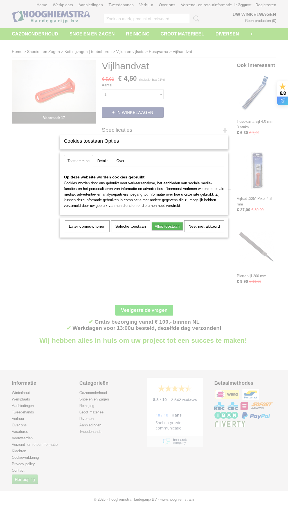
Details (103, 161)
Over (120, 161)
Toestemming (78, 161)
